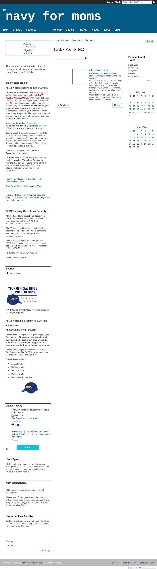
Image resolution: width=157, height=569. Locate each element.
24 (130, 112)
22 (149, 108)
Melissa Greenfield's (20, 434)
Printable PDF (17, 377)
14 (145, 105)
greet (130, 67)
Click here (10, 463)
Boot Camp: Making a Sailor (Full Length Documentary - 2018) (24, 180)
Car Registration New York (24, 418)
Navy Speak (22, 152)
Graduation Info (18, 363)
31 (130, 115)
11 (134, 105)
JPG (13, 374)
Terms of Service (146, 562)
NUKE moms (17, 412)
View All (148, 80)
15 (149, 105)
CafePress (12, 492)
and (130, 70)
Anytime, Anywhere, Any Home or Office (105, 76)
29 (149, 112)
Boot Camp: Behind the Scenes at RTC (23, 186)
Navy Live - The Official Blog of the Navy (28, 198)
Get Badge (45, 550)
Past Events (77, 40)
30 (153, 112)
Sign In (118, 2)
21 (145, 108)
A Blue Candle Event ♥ (99, 70)
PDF (13, 367)
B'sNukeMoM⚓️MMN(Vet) (23, 431)
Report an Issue (129, 562)
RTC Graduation (13, 325)
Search (154, 2)
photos (14, 115)
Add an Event (15, 273)
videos (25, 115)
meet (130, 64)
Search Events (86, 58)
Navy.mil (9, 197)
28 (145, 112)
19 (138, 108)
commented (40, 431)
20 (141, 108)
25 (134, 112)
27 (141, 112)
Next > (117, 105)
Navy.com (25, 526)
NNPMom (15, 409)
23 (153, 108)
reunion (108, 99)
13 (141, 105)
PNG (13, 370)
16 (153, 105)
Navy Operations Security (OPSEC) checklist (26, 127)
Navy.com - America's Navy (28, 194)
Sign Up (110, 2)
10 (130, 105)
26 (138, 112)
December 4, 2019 (97, 73)
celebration (99, 99)
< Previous (63, 105)
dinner (131, 76)
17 (130, 108)
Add (151, 41)
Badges (115, 562)
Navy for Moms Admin (32, 562)
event (91, 99)
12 (138, 105)
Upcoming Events (61, 40)
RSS (7, 449)
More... (28, 447)
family (118, 97)
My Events (90, 40)
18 (134, 108)
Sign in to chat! (135, 567)
